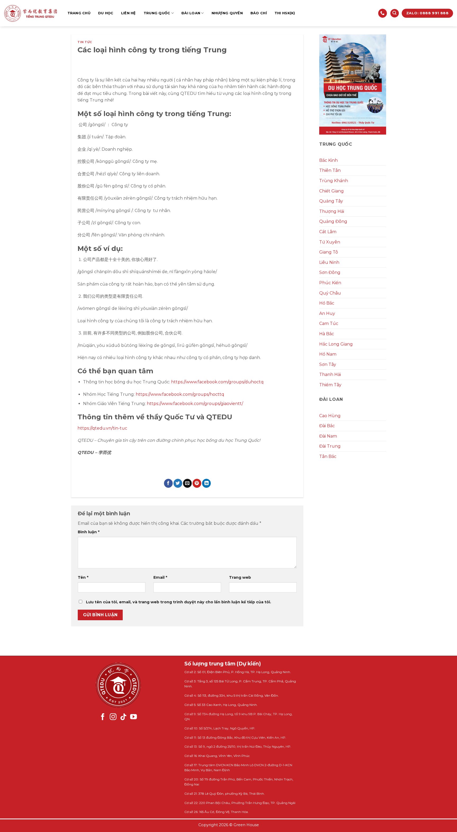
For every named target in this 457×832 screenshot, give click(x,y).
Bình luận (88, 532)
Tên (83, 577)
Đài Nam (328, 436)
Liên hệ (128, 13)
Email (160, 577)
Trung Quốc (157, 13)
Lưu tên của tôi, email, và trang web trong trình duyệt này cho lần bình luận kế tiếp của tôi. (178, 602)
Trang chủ (78, 13)
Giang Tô (328, 252)
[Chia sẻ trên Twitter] (177, 483)
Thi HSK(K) (285, 13)
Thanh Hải (330, 374)
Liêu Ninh (329, 262)
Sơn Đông (329, 272)
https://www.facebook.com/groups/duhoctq (217, 381)
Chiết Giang (331, 191)
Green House (246, 824)
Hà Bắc (326, 333)
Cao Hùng (330, 415)
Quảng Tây (331, 201)
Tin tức (84, 42)
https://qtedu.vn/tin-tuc (102, 428)
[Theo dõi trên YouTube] (133, 717)
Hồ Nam (327, 354)
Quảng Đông (333, 221)
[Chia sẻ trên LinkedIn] (206, 483)
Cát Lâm (327, 231)
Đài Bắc (327, 425)
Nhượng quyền (227, 13)
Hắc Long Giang (336, 344)
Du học (105, 13)
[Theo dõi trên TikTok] (123, 717)
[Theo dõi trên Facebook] (102, 717)
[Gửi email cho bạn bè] (187, 483)
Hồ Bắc (326, 303)
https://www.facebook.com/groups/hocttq (180, 394)
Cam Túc (328, 323)
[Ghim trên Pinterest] (197, 483)
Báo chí (258, 13)
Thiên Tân (330, 170)
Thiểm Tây (330, 384)
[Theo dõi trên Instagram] (113, 717)
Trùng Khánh (333, 180)
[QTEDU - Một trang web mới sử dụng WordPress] (30, 13)
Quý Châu (330, 293)
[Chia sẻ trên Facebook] (168, 483)
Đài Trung (330, 446)
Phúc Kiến (330, 282)
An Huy (327, 313)
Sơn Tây (327, 364)
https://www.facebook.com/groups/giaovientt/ (195, 403)
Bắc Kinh (328, 160)
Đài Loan (190, 13)
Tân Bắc (327, 456)
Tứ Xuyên (329, 242)
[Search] (394, 13)
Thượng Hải (331, 211)
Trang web (240, 577)
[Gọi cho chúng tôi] (382, 13)
